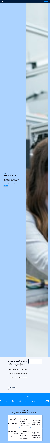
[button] (15, 1)
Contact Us (6, 185)
